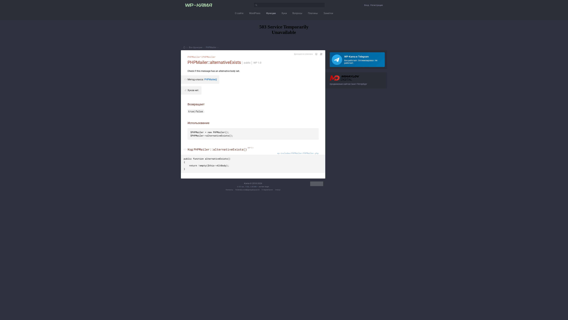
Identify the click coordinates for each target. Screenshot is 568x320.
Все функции (195, 47)
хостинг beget (264, 187)
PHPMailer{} (210, 79)
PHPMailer (211, 47)
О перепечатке (267, 190)
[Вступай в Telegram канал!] (357, 59)
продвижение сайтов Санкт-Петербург (348, 84)
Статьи (277, 190)
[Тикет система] (321, 54)
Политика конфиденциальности (247, 190)
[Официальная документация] (316, 54)
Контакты (229, 190)
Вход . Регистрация (373, 5)
